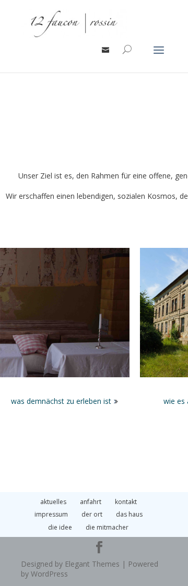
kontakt (126, 501)
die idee (60, 527)
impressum (51, 514)
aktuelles (53, 501)
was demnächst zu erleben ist (62, 401)
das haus (129, 514)
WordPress (49, 574)
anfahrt (90, 501)
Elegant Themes (92, 564)
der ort (91, 514)
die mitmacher (107, 527)
